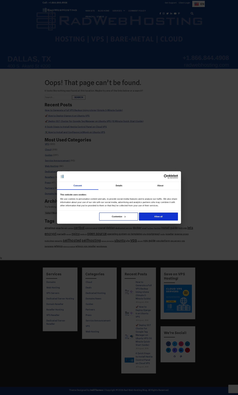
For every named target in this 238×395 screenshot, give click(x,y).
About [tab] (160, 185)
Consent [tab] (78, 185)
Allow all (158, 216)
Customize (117, 216)
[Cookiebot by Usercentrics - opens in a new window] (166, 176)
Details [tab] (119, 185)
